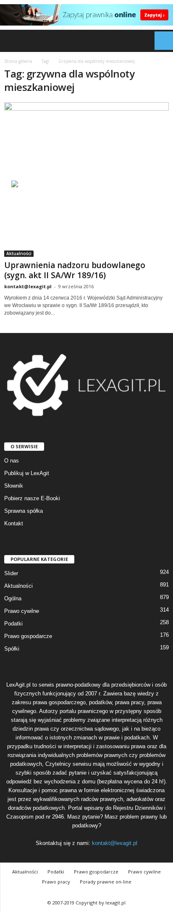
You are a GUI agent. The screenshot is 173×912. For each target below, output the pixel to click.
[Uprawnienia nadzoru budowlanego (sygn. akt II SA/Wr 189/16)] (86, 179)
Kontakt (13, 523)
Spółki (11, 649)
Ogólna (12, 598)
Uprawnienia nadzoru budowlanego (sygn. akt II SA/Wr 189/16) (74, 270)
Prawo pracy (56, 881)
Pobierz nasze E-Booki (32, 498)
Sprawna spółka (23, 511)
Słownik (13, 486)
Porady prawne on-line (105, 881)
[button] (160, 40)
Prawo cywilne (21, 611)
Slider (11, 573)
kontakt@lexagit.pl (28, 286)
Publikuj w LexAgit (26, 473)
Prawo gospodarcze (28, 636)
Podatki (13, 623)
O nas (11, 460)
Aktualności (18, 253)
